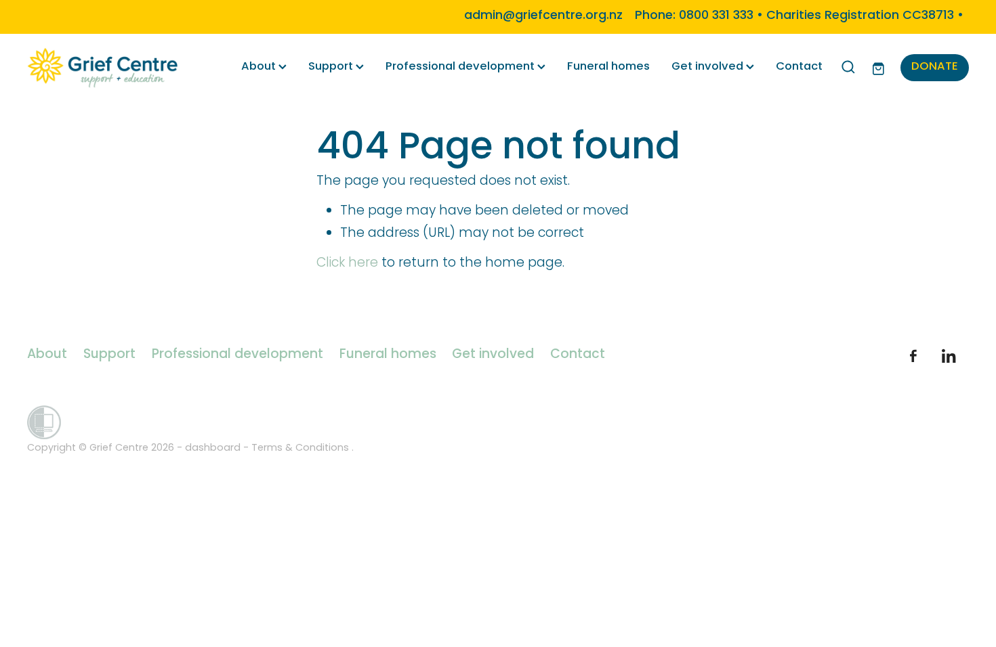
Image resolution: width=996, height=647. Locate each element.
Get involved (708, 67)
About (259, 67)
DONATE (934, 67)
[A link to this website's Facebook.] (913, 356)
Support (332, 67)
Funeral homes (608, 67)
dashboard (213, 448)
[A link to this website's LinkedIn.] (948, 356)
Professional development (461, 67)
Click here (347, 263)
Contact (799, 67)
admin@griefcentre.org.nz (543, 16)
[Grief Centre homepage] (121, 67)
